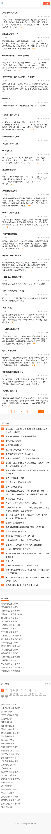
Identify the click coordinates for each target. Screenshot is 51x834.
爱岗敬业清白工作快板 (10, 779)
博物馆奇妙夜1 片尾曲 (15, 478)
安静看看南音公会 (8, 758)
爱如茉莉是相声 (7, 736)
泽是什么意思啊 (9, 170)
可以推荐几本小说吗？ (15, 499)
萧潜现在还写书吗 (13, 441)
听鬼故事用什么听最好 (10, 646)
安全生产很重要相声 (9, 775)
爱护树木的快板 (7, 726)
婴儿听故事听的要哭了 (10, 664)
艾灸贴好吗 (6, 768)
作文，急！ (10, 561)
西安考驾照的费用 (10, 191)
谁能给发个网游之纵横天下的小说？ (21, 536)
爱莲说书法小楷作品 (9, 790)
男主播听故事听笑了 (9, 632)
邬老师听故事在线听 (9, 604)
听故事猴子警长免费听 (10, 611)
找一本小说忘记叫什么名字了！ (19, 549)
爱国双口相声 (7, 712)
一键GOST (7, 99)
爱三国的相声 (7, 786)
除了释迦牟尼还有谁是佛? (17, 532)
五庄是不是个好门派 (10, 115)
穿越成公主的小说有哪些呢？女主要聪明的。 (25, 545)
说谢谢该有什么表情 (10, 137)
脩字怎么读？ (8, 151)
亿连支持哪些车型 (10, 234)
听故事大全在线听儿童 (10, 657)
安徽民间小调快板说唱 (10, 804)
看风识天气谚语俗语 (14, 487)
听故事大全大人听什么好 (11, 614)
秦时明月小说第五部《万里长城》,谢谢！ (23, 565)
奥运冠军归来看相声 (9, 772)
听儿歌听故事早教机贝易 (11, 639)
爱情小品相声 (7, 719)
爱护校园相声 (7, 722)
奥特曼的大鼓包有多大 (10, 751)
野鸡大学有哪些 (9, 351)
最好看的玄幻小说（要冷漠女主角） (21, 450)
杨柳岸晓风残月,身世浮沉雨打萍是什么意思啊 (25, 527)
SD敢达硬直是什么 (10, 34)
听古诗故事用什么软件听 (11, 667)
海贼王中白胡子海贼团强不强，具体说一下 (24, 503)
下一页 (41, 411)
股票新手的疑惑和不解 (15, 523)
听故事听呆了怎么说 (9, 607)
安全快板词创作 (7, 793)
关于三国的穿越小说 (14, 445)
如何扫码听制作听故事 (10, 671)
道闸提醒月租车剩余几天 (12, 372)
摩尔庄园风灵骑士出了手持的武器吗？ (22, 436)
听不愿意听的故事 (8, 660)
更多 (46, 684)
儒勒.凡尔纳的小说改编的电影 (18, 482)
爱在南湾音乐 (7, 782)
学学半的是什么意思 (10, 213)
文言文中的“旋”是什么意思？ (14, 291)
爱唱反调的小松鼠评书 (10, 733)
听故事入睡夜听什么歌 (10, 625)
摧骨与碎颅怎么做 (10, 13)
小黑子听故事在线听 (9, 643)
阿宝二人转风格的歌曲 (10, 754)
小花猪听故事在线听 (9, 650)
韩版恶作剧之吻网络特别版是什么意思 (22, 585)
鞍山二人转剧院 (7, 740)
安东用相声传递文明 (9, 747)
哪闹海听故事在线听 (9, 621)
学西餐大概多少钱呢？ (11, 256)
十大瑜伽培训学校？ (10, 329)
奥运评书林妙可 (7, 744)
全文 (22, 27)
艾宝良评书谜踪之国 (9, 715)
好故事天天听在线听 (9, 653)
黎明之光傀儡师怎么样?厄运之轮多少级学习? (25, 458)
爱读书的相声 (7, 807)
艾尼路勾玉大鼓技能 (9, 797)
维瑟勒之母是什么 (10, 391)
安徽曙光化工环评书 (9, 765)
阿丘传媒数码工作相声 (10, 708)
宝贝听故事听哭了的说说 (11, 636)
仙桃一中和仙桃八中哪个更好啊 (15, 56)
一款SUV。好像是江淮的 (12, 277)
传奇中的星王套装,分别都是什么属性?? (19, 77)
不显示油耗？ (8, 308)
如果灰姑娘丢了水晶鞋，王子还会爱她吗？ (24, 540)
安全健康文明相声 (8, 705)
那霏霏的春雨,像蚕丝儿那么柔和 (19, 454)
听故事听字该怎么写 (9, 629)
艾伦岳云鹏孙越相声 (9, 761)
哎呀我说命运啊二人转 (10, 800)
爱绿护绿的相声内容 (9, 729)
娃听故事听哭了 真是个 (11, 618)
